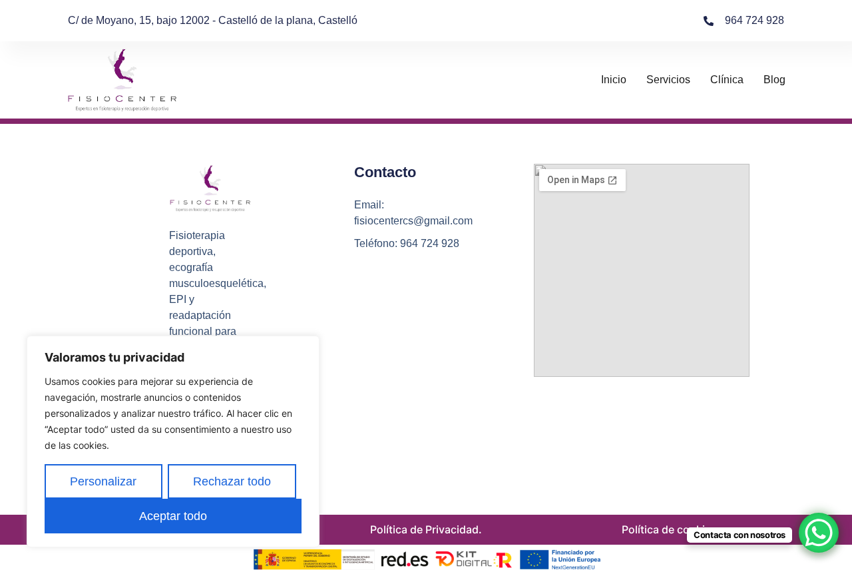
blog (774, 79)
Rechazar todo (232, 481)
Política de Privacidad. (426, 529)
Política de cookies (669, 529)
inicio (613, 79)
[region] (173, 441)
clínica (727, 79)
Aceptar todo (173, 516)
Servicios (668, 79)
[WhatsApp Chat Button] (819, 533)
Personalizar (103, 481)
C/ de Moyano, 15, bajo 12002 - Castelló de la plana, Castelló (212, 20)
